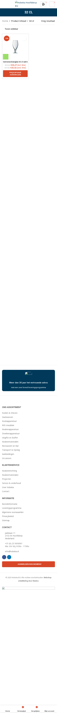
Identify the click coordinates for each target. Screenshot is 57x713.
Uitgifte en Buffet (10, 437)
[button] (5, 57)
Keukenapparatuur (10, 429)
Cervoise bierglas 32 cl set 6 (15, 62)
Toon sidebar (11, 29)
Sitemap (6, 520)
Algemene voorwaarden (13, 512)
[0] (43, 4)
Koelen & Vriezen (9, 413)
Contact (5, 491)
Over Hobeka (8, 487)
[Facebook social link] (4, 557)
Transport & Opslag (11, 450)
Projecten (6, 479)
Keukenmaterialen (10, 441)
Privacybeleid (8, 516)
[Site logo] (26, 4)
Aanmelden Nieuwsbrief (30, 564)
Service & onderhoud (11, 483)
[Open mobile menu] (3, 4)
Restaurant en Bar (10, 446)
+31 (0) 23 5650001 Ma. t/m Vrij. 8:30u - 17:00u (17, 545)
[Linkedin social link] (9, 557)
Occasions (6, 458)
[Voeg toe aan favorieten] (24, 38)
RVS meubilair (8, 425)
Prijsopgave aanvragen (15, 73)
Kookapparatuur (9, 421)
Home (5, 20)
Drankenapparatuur (11, 433)
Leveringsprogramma (11, 508)
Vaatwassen (7, 417)
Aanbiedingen (8, 454)
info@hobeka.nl (12, 551)
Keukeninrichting (9, 470)
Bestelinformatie (9, 504)
